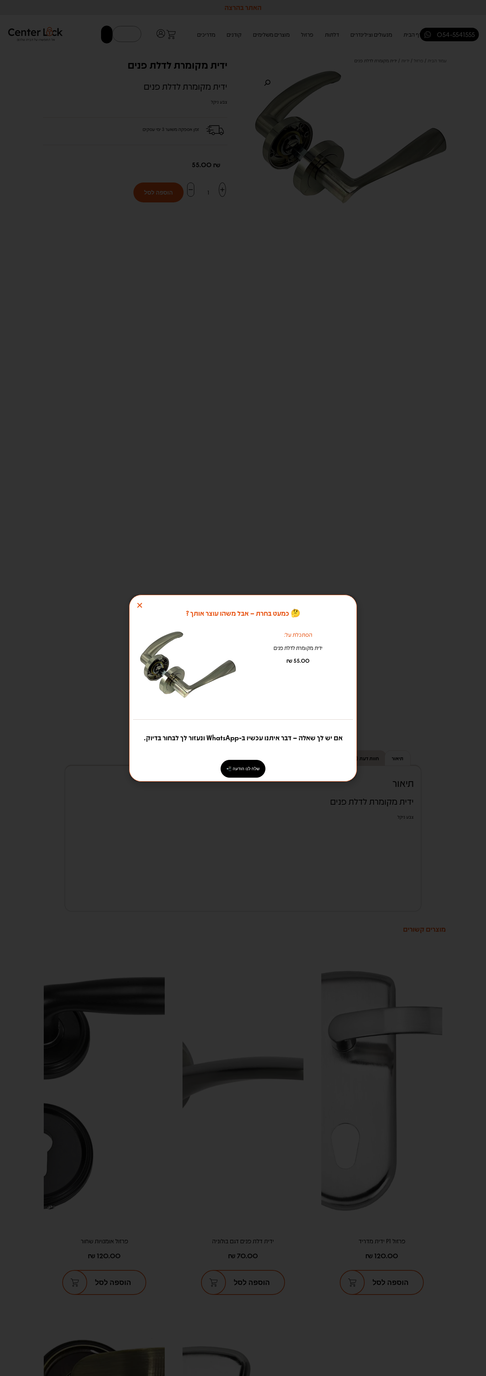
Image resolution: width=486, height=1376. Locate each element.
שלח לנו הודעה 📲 (243, 768)
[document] (243, 688)
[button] (139, 605)
